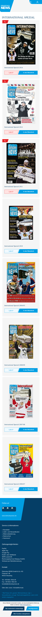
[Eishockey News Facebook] (8, 509)
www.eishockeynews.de (4, 515)
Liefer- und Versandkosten (11, 532)
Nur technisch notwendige (14, 608)
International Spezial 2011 (13, 186)
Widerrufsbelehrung (9, 534)
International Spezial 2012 (13, 127)
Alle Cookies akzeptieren (21, 614)
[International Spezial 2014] (21, 44)
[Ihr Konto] (37, 2)
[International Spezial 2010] (21, 223)
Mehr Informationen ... (26, 604)
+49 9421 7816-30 (10, 580)
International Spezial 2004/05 (14, 305)
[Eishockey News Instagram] (4, 509)
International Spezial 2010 (13, 246)
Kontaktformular (18, 587)
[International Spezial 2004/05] (21, 282)
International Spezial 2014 (13, 68)
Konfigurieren (33, 608)
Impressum (6, 538)
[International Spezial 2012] (21, 104)
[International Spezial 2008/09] (21, 342)
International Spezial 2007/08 (14, 424)
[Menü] (30, 2)
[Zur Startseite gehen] (7, 6)
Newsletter (6, 530)
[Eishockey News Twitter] (13, 509)
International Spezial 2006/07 (14, 484)
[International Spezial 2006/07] (21, 461)
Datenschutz (7, 536)
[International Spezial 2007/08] (21, 401)
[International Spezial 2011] (21, 163)
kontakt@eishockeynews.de (10, 584)
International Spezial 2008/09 (14, 365)
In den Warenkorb (28, 72)
